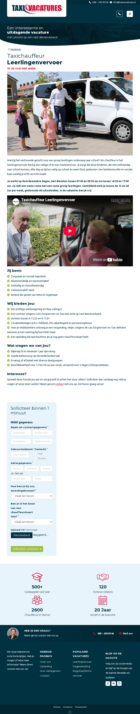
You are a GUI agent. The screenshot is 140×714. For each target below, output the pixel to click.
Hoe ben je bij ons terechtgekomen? (23, 488)
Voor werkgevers (50, 670)
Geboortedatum (22, 449)
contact (59, 384)
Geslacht (40, 449)
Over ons (45, 661)
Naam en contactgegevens (29, 427)
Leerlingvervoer (82, 661)
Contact (45, 675)
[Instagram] (119, 683)
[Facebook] (108, 683)
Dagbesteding (81, 666)
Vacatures (15, 49)
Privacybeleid (81, 707)
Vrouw (41, 458)
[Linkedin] (113, 683)
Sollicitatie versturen (26, 549)
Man (40, 453)
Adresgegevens (21, 463)
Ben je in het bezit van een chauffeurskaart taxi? (23, 510)
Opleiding (46, 666)
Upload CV (24, 529)
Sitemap (57, 707)
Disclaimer (67, 707)
